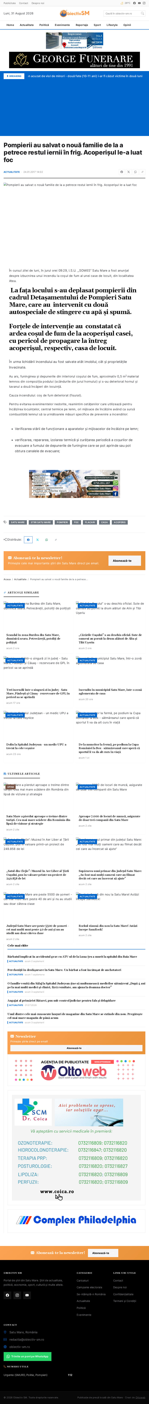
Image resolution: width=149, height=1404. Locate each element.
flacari (90, 522)
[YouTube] (139, 3)
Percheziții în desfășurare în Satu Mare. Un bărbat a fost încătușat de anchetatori (64, 970)
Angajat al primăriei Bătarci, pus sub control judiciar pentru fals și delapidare (61, 1000)
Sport (97, 24)
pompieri (62, 522)
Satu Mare (18, 522)
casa (104, 522)
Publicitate (10, 3)
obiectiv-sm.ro (19, 1347)
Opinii (127, 24)
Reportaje (82, 24)
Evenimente (62, 24)
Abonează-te (122, 560)
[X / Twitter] (129, 172)
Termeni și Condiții (124, 1300)
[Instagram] (144, 3)
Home (10, 24)
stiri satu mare (41, 522)
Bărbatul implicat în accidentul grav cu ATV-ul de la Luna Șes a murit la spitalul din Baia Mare (72, 957)
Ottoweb (140, 1397)
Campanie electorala (89, 1287)
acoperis (120, 522)
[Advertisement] (74, 106)
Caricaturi (82, 1280)
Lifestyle (112, 24)
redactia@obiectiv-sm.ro (26, 1339)
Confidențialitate (123, 1294)
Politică (44, 24)
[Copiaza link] (142, 172)
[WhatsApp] (135, 172)
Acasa (7, 579)
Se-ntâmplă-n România (91, 1294)
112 (70, 1374)
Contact (23, 3)
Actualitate (27, 24)
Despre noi (38, 3)
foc (76, 522)
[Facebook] (134, 3)
